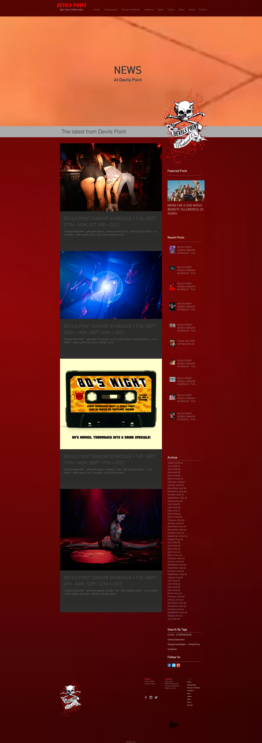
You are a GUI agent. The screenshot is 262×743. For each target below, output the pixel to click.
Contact (190, 705)
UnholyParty (194, 644)
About (189, 702)
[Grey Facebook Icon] (146, 697)
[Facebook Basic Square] (169, 665)
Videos (189, 696)
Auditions (190, 691)
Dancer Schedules (193, 688)
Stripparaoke (191, 685)
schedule (172, 649)
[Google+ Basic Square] (178, 665)
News (189, 693)
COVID (171, 634)
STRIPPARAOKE (184, 634)
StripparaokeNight (177, 644)
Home (189, 682)
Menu (189, 699)
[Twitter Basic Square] (174, 665)
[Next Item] (199, 190)
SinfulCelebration (176, 639)
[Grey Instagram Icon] (151, 697)
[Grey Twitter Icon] (156, 697)
